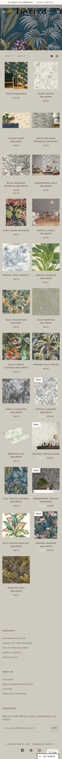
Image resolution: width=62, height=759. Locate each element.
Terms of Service (11, 652)
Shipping (7, 689)
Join (54, 728)
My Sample (49, 756)
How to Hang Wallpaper (15, 648)
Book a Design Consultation (17, 684)
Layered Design (16, 744)
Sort (20, 56)
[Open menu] (6, 12)
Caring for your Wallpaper (17, 643)
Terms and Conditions (14, 694)
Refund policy (10, 657)
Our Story (7, 679)
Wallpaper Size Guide (14, 638)
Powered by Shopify (43, 744)
